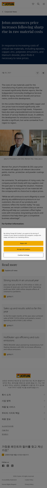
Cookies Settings (23, 255)
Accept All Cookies (23, 249)
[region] (23, 244)
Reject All (23, 243)
